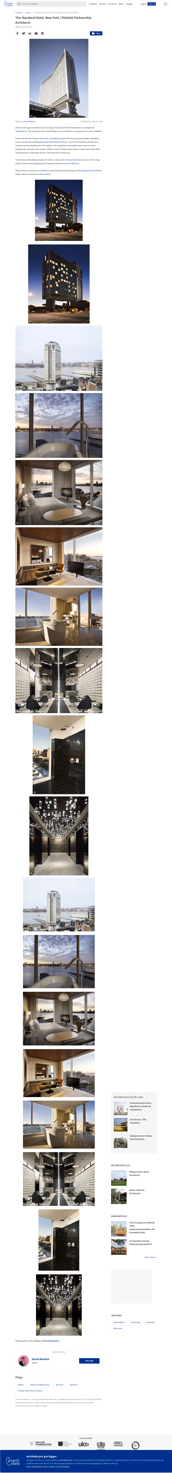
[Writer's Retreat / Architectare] (119, 1196)
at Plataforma (44, 170)
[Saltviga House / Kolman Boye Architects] (121, 1141)
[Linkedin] (30, 33)
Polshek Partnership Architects (54, 142)
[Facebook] (17, 33)
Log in (143, 3)
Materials (150, 1322)
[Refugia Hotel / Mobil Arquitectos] (119, 1178)
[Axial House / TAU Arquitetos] (121, 1125)
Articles (102, 3)
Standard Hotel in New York (36, 138)
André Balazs (54, 138)
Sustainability (118, 1322)
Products (112, 3)
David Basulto (40, 1359)
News (121, 3)
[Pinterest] (42, 33)
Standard (61, 127)
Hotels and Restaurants (39, 1384)
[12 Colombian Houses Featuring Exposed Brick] (119, 1247)
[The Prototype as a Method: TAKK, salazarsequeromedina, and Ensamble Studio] (119, 1229)
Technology (135, 1322)
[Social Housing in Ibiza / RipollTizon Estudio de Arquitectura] (121, 1108)
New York (59, 1384)
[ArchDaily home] (8, 4)
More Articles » (151, 1257)
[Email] (36, 33)
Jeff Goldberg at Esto (85, 170)
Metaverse (117, 1328)
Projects (93, 3)
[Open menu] (165, 4)
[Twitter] (24, 33)
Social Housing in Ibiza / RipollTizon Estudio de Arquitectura (141, 1106)
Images (129, 3)
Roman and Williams (70, 163)
